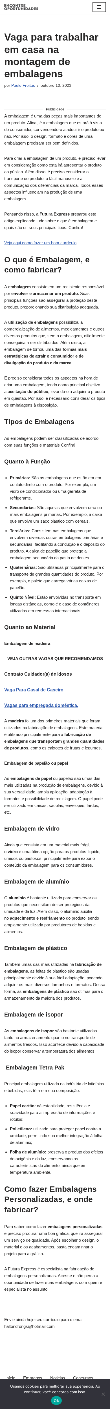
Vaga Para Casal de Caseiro (33, 689)
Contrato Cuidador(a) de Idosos (38, 674)
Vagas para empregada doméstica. (41, 705)
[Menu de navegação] (99, 7)
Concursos (83, 1377)
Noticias (57, 1377)
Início (10, 1377)
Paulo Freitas (23, 85)
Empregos (32, 1377)
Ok (56, 1400)
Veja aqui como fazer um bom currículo (40, 242)
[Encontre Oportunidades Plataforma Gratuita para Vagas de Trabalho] (21, 7)
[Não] (103, 1394)
